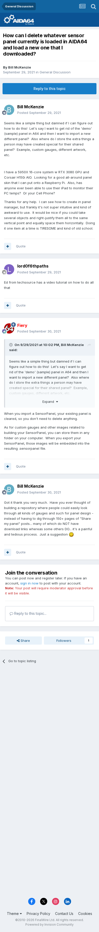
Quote (21, 246)
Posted (39, 113)
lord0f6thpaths (32, 266)
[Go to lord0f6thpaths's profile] (9, 269)
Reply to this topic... (29, 613)
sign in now (29, 583)
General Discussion (55, 72)
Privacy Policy (38, 913)
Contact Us (64, 913)
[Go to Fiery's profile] (9, 328)
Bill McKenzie (19, 67)
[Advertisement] (49, 722)
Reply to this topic (49, 88)
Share (25, 640)
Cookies (85, 913)
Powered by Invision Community (49, 924)
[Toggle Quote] (11, 345)
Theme (13, 913)
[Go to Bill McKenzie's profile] (9, 110)
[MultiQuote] (7, 246)
